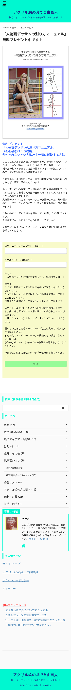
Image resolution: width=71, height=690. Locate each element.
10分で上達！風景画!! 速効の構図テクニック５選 (35, 620)
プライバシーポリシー (15, 580)
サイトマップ (11, 563)
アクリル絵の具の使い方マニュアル (26, 610)
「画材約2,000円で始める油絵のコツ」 (28, 625)
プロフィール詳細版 (39, 539)
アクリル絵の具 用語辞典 (20, 572)
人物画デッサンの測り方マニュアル (26, 615)
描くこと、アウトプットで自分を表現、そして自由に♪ (35, 680)
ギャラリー (9, 588)
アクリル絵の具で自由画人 (35, 12)
